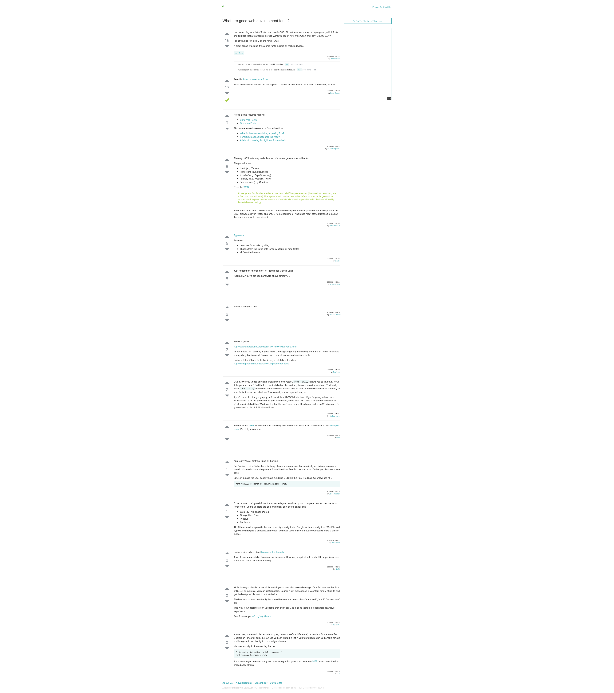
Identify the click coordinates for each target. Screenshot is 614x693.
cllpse (338, 437)
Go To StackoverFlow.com (368, 21)
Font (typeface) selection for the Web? (260, 136)
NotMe (338, 569)
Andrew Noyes (335, 416)
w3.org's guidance (261, 616)
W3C (246, 187)
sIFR (251, 425)
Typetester (239, 235)
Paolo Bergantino (333, 149)
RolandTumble (335, 284)
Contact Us (276, 682)
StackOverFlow (250, 687)
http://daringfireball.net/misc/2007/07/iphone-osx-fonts (261, 363)
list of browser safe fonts (255, 79)
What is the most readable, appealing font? (262, 133)
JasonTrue (336, 625)
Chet (299, 70)
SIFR (315, 661)
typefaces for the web (272, 552)
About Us (227, 682)
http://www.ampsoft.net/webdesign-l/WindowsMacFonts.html (265, 346)
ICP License (311, 687)
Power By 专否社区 (382, 7)
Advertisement (244, 682)
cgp (287, 64)
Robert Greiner (335, 315)
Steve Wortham (334, 494)
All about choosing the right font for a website (263, 140)
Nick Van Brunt (335, 226)
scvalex (337, 261)
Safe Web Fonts (248, 119)
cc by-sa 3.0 (291, 687)
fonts (241, 53)
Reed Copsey (335, 93)
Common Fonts (248, 123)
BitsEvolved (336, 542)
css (236, 53)
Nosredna (336, 372)
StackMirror (261, 682)
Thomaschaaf (335, 58)
